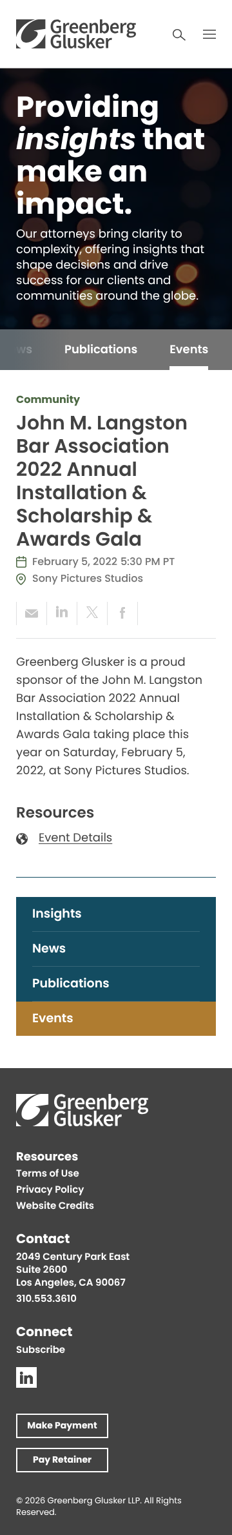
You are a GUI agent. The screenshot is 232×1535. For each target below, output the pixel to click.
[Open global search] (179, 35)
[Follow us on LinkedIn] (26, 1377)
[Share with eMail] (31, 613)
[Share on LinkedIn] (61, 613)
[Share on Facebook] (122, 613)
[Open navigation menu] (209, 34)
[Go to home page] (76, 33)
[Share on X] (92, 613)
